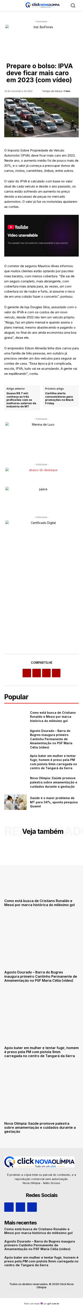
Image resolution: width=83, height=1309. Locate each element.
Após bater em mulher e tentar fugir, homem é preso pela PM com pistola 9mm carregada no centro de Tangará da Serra (41, 1052)
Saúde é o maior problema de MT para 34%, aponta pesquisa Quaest (54, 802)
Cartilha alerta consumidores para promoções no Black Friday (59, 398)
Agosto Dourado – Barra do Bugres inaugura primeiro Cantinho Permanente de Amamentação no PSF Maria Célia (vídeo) (51, 739)
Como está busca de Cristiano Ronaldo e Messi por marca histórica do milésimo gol (53, 717)
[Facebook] (27, 673)
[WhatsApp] (56, 673)
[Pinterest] (46, 673)
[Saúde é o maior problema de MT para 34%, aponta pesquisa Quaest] (15, 802)
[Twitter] (36, 673)
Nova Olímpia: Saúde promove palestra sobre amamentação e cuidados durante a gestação (53, 782)
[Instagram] (20, 1207)
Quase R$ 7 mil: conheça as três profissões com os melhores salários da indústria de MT (21, 400)
